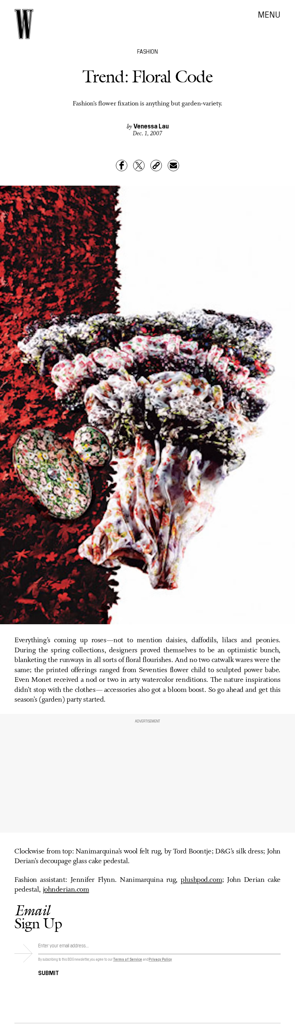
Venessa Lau (151, 126)
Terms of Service (127, 959)
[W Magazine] (23, 24)
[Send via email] (173, 165)
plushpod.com (201, 880)
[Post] (139, 165)
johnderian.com (66, 889)
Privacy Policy (160, 959)
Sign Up (38, 916)
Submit (48, 972)
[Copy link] (156, 165)
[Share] (121, 165)
